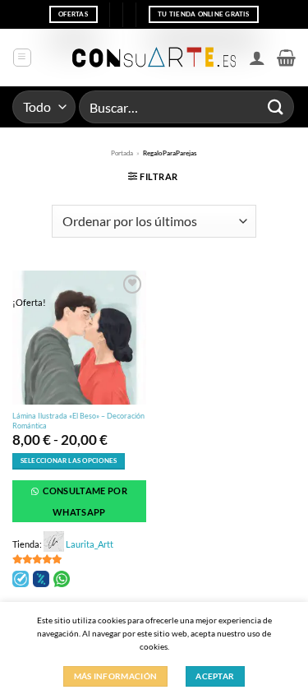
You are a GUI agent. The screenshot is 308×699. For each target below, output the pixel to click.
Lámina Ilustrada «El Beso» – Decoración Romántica (78, 420)
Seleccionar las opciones (69, 461)
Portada (122, 153)
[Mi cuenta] (257, 57)
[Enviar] (276, 106)
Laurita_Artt (89, 544)
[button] (22, 58)
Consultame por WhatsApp (84, 501)
